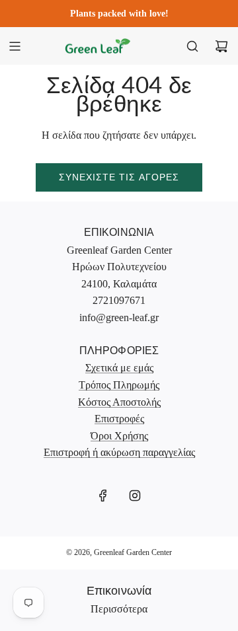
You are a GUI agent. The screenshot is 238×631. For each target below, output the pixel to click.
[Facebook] (103, 495)
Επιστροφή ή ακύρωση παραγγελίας (119, 452)
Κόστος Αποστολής (119, 402)
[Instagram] (134, 495)
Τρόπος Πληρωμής (119, 384)
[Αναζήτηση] (192, 46)
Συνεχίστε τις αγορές (119, 176)
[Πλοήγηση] (14, 46)
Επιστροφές (119, 418)
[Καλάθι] (221, 46)
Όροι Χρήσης (119, 435)
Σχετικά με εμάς (119, 367)
